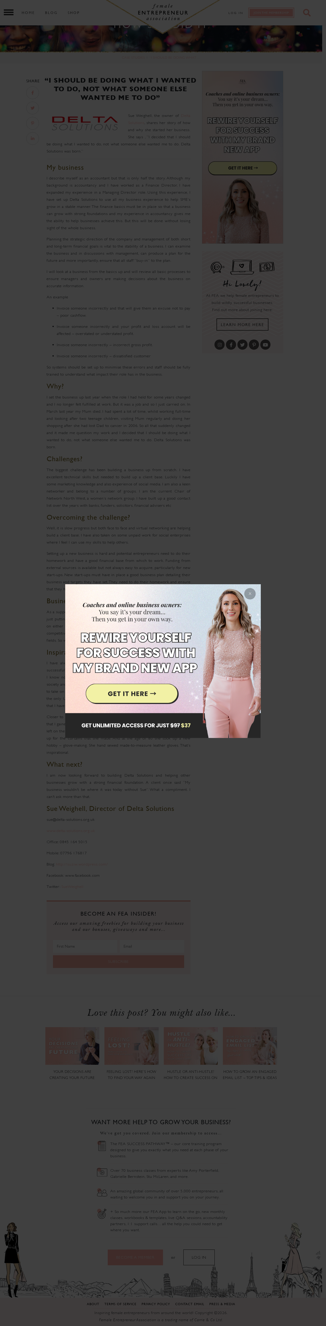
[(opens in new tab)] (163, 663)
